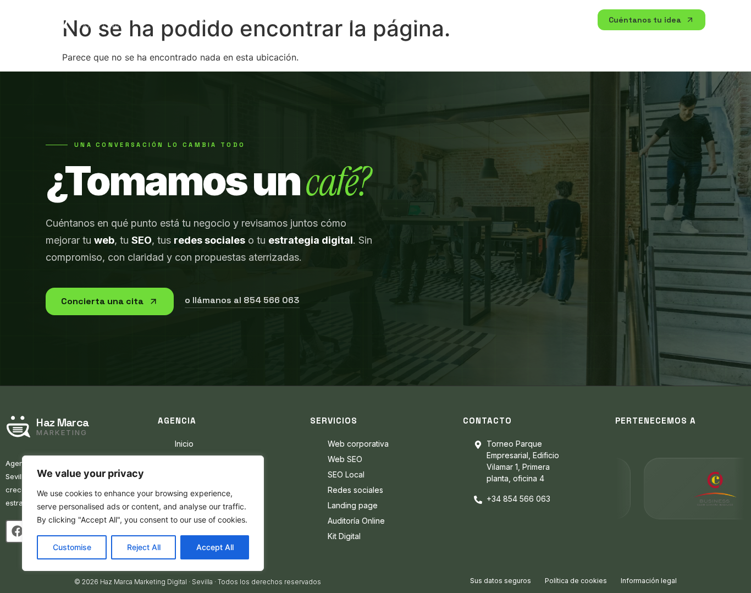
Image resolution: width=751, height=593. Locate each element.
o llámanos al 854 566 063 (242, 300)
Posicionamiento (373, 19)
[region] (143, 513)
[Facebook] (17, 531)
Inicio (174, 20)
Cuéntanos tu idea (645, 20)
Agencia (216, 19)
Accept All (215, 547)
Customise (72, 547)
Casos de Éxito (463, 20)
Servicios (527, 19)
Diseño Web (284, 19)
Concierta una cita (102, 301)
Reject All (144, 547)
